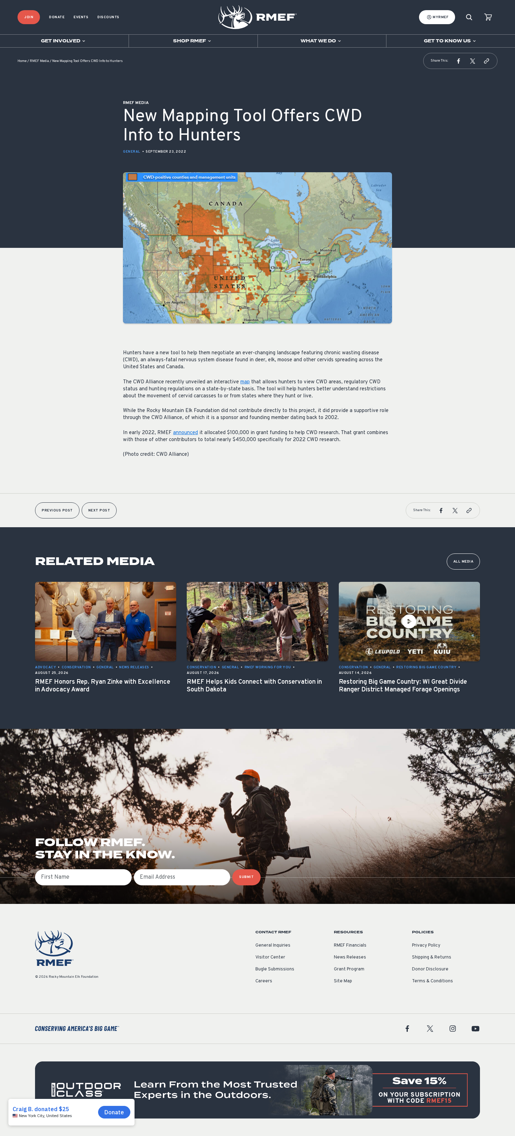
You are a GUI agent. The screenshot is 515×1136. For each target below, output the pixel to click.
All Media (463, 561)
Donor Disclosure (430, 969)
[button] (459, 61)
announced (185, 433)
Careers (263, 981)
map (245, 382)
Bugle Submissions (274, 969)
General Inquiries (272, 945)
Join (28, 17)
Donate (56, 17)
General (131, 151)
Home (22, 61)
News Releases (350, 957)
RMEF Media (39, 61)
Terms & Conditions (432, 981)
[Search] (469, 17)
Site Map (343, 981)
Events (81, 17)
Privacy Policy (426, 945)
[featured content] (257, 1089)
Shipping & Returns (431, 957)
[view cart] (488, 17)
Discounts (108, 17)
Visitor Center (270, 957)
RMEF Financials (350, 945)
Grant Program (349, 969)
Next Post (99, 510)
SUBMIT (246, 877)
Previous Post (57, 510)
